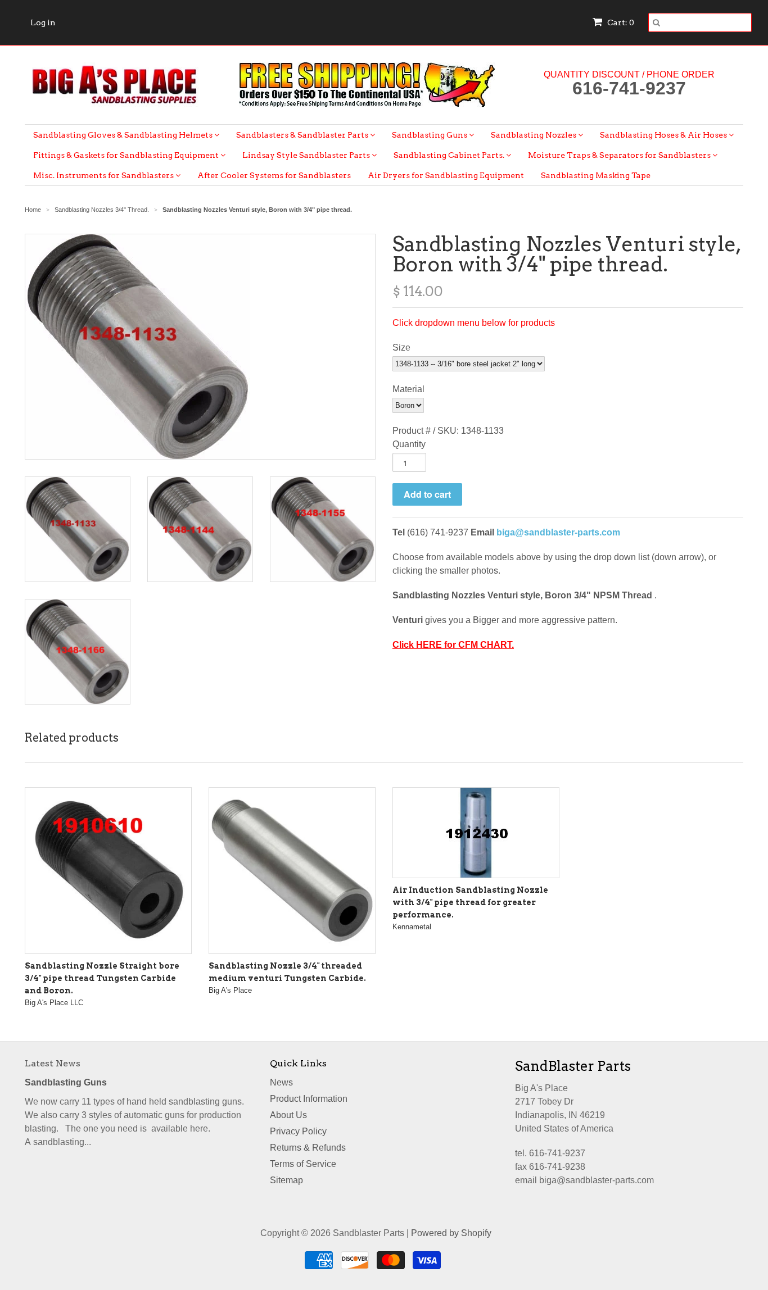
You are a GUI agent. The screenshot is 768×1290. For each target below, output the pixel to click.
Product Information (308, 1098)
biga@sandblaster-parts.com (558, 532)
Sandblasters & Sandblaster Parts (303, 134)
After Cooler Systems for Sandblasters (274, 175)
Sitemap (286, 1180)
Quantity (409, 444)
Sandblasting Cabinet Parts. (450, 155)
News (281, 1082)
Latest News (52, 1063)
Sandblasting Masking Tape (595, 175)
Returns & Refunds (308, 1147)
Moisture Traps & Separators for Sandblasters (620, 155)
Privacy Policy (298, 1131)
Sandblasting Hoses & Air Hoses (664, 134)
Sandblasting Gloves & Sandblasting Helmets (123, 134)
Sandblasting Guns (430, 134)
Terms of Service (303, 1164)
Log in (43, 22)
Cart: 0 (620, 22)
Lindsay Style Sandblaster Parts (307, 155)
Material (408, 389)
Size (401, 347)
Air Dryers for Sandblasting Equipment (446, 175)
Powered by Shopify (451, 1233)
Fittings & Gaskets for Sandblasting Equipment (126, 155)
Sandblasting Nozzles (534, 134)
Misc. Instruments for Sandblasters (104, 175)
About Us (288, 1115)
